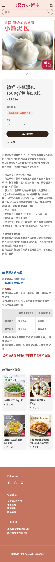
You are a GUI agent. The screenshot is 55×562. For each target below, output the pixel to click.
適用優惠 (11, 106)
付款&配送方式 (14, 500)
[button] (3, 5)
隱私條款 (11, 511)
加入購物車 (27, 133)
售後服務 (11, 504)
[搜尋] (48, 12)
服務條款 (11, 508)
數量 (9, 119)
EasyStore (39, 553)
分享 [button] (13, 142)
